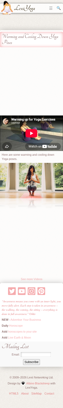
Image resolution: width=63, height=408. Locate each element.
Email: (16, 354)
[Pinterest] (41, 291)
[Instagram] (32, 291)
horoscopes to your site (22, 331)
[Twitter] (12, 291)
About (25, 393)
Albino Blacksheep (38, 383)
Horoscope (16, 325)
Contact (49, 393)
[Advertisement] (31, 82)
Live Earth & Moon (19, 337)
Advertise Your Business (25, 319)
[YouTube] (22, 291)
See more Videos (31, 279)
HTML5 (13, 393)
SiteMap (36, 393)
